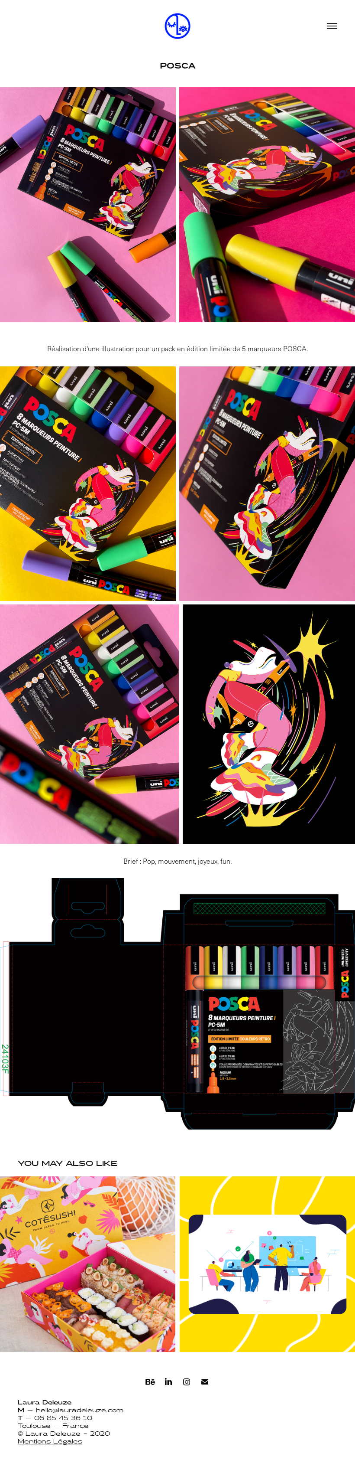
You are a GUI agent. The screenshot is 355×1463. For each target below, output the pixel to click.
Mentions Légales (50, 1442)
